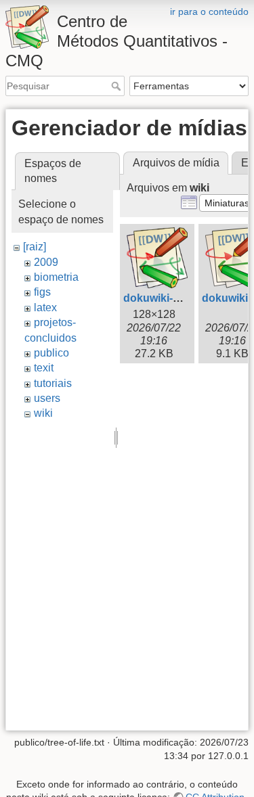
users (47, 398)
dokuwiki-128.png (168, 298)
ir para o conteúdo (209, 11)
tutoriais (53, 383)
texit (44, 367)
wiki (43, 413)
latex (45, 307)
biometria (56, 277)
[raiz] (34, 246)
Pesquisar (117, 86)
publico (51, 353)
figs (42, 292)
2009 (46, 262)
